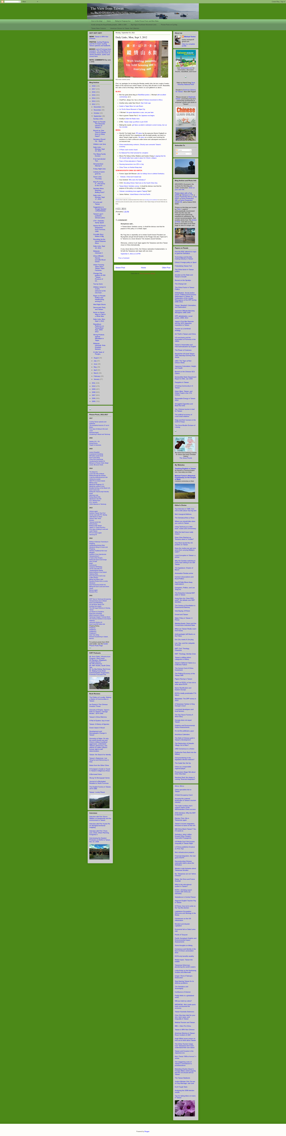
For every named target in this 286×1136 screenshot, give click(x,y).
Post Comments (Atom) (147, 273)
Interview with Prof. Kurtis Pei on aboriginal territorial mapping (99, 825)
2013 (94, 101)
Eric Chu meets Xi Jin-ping (184, 639)
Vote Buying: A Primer (182, 611)
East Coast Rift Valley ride (97, 624)
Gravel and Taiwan (181, 614)
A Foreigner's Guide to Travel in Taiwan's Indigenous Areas (99, 770)
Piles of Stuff (93, 561)
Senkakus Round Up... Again (99, 140)
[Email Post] (118, 214)
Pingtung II (92, 629)
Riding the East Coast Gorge (98, 559)
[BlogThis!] (119, 209)
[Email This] (117, 209)
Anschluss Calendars (182, 734)
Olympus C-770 (187, 195)
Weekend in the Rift (95, 499)
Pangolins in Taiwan (182, 382)
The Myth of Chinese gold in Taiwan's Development (185, 739)
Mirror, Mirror (179, 786)
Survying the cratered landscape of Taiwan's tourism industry (185, 800)
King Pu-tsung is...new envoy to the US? (99, 183)
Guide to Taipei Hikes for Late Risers (131, 106)
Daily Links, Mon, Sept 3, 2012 (99, 320)
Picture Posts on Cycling (169, 25)
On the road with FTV (95, 568)
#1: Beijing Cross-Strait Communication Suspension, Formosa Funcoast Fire (99, 672)
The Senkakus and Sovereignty (181, 987)
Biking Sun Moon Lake (96, 579)
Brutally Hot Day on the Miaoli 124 (99, 488)
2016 (94, 92)
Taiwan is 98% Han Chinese (185, 1029)
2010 (94, 386)
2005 (94, 401)
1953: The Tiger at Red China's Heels (183, 362)
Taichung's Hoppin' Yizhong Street (99, 617)
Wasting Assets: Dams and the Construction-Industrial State (185, 624)
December (98, 107)
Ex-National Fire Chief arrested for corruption (133, 153)
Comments (182, 154)
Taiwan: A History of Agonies (99, 724)
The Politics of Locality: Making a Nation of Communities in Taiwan (100, 699)
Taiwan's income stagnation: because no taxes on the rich (185, 824)
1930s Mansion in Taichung (97, 504)
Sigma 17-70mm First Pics (97, 527)
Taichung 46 (93, 534)
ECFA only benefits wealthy (184, 956)
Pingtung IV (92, 633)
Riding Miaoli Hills (94, 497)
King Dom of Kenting (95, 613)
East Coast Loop (94, 490)
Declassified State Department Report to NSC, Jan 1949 (185, 378)
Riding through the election (97, 475)
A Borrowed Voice (95, 774)
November (98, 110)
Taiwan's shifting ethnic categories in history (183, 658)
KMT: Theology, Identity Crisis (185, 654)
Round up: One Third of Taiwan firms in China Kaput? (99, 133)
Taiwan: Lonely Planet (97, 792)
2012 (94, 104)
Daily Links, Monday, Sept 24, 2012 (99, 149)
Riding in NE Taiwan (95, 525)
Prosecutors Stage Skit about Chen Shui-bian (185, 773)
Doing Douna (93, 443)
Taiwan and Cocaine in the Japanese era (184, 1052)
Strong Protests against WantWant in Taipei (98, 337)
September (98, 116)
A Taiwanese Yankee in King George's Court (185, 705)
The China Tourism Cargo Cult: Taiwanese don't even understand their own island (184, 1045)
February (97, 376)
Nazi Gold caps (146, 103)
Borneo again (93, 590)
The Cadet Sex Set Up (183, 763)
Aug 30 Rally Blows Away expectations (183, 583)
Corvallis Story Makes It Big (98, 235)
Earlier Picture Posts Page (98, 644)
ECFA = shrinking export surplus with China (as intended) (183, 891)
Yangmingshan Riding (96, 570)
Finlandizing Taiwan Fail (183, 266)
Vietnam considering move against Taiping (133, 191)
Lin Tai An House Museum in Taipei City (132, 109)
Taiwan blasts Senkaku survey (129, 186)
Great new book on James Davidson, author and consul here (99, 54)
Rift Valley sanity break (96, 456)
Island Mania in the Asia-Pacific (140, 194)
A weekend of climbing (96, 454)
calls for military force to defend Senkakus (150, 173)
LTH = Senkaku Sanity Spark (98, 222)
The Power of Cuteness (183, 350)
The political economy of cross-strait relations (183, 415)
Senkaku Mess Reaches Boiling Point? (99, 190)
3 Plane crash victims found (128, 150)
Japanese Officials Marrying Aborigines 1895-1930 (185, 311)
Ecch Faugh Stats (181, 1087)
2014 (94, 98)
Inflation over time (99, 144)
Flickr (179, 209)
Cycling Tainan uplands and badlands (99, 44)
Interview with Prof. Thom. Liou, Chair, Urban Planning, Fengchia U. (99, 832)
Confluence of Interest (182, 992)
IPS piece (139, 133)
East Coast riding (94, 457)
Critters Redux (93, 577)
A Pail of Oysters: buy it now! (99, 720)
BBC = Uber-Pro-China (183, 1026)
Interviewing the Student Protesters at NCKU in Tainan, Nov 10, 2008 (99, 840)
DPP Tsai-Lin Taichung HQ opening (100, 599)
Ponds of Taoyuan (181, 935)
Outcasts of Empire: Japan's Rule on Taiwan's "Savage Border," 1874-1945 (99, 711)
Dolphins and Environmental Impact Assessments (185, 726)
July (95, 361)
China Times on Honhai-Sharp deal (130, 167)
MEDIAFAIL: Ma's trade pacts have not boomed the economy (185, 1006)
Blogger (146, 1131)
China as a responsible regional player (183, 767)
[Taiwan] (118, 199)
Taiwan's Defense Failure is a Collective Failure (185, 663)
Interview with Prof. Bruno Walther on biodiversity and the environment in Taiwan (100, 818)
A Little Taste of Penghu (98, 353)
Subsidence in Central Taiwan (185, 897)
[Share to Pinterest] (125, 209)
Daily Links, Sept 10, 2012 (99, 247)
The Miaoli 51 (93, 472)
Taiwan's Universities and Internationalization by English (185, 345)
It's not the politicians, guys (184, 731)
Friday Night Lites (99, 169)
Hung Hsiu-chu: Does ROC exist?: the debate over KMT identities (185, 600)
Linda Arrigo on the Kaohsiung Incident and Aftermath (185, 971)
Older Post (166, 268)
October (97, 113)
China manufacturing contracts (129, 144)
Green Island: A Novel (97, 728)
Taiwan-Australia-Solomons (184, 1012)
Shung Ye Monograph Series (99, 778)
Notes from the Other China (99, 765)
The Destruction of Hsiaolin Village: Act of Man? (184, 744)
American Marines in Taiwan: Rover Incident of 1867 (185, 1034)
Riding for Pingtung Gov (122, 21)
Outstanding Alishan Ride (97, 545)
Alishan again (93, 511)
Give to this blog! (96, 21)
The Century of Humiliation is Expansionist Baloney (185, 606)
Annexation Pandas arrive (184, 573)
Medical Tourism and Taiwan (185, 1022)
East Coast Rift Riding (96, 602)
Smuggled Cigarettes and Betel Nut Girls (184, 404)
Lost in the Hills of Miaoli (96, 473)
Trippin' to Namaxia (95, 445)
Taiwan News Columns (98, 28)
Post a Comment (123, 258)
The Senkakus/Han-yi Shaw (184, 518)
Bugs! (91, 563)
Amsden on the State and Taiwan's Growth (184, 276)
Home (109, 21)
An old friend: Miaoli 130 (96, 604)
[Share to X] (121, 209)
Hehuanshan (93, 524)
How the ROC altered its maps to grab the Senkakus (185, 252)
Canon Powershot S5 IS (183, 197)
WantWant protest (144, 95)
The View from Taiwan (107, 8)
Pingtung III (92, 631)
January (97, 379)
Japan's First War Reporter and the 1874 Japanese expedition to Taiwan (184, 323)
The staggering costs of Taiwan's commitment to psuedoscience (183, 1063)
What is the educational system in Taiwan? (183, 885)
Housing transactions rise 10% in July (131, 164)
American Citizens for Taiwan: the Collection (124, 28)
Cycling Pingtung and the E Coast (99, 43)
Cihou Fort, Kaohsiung (96, 459)
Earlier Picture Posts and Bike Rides (147, 21)
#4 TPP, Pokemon (95, 664)
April (95, 370)
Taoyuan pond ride (95, 522)
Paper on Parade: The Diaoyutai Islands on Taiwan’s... (99, 124)
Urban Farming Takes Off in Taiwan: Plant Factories (98, 267)
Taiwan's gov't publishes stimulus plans (99, 216)
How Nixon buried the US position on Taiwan (184, 544)
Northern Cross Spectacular (97, 554)
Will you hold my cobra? (183, 1001)
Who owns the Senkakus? (137, 180)
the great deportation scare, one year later (140, 112)
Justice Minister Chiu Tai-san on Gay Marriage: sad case (185, 1082)
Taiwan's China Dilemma (98, 717)
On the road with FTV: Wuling (98, 515)
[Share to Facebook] (123, 209)
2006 (94, 398)
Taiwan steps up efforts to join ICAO (136, 122)
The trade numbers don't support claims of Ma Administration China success (185, 807)
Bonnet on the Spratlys (183, 280)
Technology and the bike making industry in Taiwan (184, 258)
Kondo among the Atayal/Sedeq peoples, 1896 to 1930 (108, 25)
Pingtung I (92, 627)
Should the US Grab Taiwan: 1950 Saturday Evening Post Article (185, 355)
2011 (94, 383)
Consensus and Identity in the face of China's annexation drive (185, 950)
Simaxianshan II (94, 556)
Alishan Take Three (95, 518)
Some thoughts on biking (183, 945)
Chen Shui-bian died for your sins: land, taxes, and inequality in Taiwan (185, 1017)
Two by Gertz (98, 284)
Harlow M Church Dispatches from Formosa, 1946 (99, 228)
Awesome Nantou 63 (95, 622)
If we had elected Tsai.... (99, 160)
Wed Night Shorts (99, 304)
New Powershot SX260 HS (97, 584)
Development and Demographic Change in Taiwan (98, 733)
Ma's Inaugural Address (183, 514)
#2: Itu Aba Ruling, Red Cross (99, 669)
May (95, 367)
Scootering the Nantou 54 (97, 461)
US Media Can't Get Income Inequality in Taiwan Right (185, 842)
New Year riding (94, 635)
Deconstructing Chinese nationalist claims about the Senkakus (184, 863)
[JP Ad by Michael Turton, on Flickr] (185, 451)
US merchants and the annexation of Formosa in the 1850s (185, 339)
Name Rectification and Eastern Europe (183, 689)
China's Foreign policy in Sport (185, 262)
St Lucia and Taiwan (97, 203)
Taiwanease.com (186, 68)
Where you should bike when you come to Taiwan (185, 522)
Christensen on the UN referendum (183, 919)
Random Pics (93, 592)
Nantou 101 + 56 (94, 441)
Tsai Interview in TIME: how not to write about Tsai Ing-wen (186, 509)
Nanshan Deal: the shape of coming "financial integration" (185, 778)
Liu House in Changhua (96, 611)
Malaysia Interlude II (98, 252)
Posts (180, 150)
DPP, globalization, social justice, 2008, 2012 (183, 317)
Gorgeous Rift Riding (95, 567)
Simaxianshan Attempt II (98, 165)
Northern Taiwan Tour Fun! (97, 513)
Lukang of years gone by (99, 173)
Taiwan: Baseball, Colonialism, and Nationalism (185, 306)
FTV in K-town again (95, 533)
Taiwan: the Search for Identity (100, 754)
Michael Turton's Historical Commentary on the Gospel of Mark (185, 477)
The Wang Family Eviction (99, 155)
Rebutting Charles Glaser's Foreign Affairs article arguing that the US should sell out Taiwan (185, 1071)
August (96, 358)
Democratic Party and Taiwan (99, 308)
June (96, 364)
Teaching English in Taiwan (185, 468)
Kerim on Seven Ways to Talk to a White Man (99, 314)
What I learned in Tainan (96, 615)
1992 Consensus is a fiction (184, 749)
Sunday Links (98, 119)
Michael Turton (190, 36)
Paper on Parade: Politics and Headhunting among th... (99, 298)
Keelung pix (93, 565)
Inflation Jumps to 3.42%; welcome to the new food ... (99, 289)
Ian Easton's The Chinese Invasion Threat (98, 705)
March (96, 373)
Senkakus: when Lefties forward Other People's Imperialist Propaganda (183, 836)
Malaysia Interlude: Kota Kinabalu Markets (99, 346)
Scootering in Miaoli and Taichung (99, 434)
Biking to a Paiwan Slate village (98, 463)
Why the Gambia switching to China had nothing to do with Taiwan (185, 562)
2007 (94, 395)
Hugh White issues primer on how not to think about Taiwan (185, 1039)
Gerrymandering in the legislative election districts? (184, 758)
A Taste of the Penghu (96, 558)
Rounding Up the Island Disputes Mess (99, 241)
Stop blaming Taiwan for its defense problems (184, 982)
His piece (141, 137)
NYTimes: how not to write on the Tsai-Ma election (185, 907)
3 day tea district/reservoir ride (98, 477)
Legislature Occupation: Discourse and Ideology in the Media (185, 913)
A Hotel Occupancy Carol (183, 795)
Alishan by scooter (95, 479)
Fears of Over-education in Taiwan (130, 161)
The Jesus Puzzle (186, 458)
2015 (94, 95)
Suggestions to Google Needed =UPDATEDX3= (99, 209)
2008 (94, 392)
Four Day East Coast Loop (97, 576)
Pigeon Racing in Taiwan (183, 679)
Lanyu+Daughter (94, 452)
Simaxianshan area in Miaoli (98, 601)
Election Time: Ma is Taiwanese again (182, 819)
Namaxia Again (94, 432)
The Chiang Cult (180, 284)
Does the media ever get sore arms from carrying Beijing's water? (185, 550)
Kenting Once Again (95, 606)
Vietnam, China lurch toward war (130, 177)
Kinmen (91, 520)
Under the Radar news (132, 119)
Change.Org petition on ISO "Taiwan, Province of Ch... (99, 277)
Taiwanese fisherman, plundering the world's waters (185, 966)
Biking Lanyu (93, 482)
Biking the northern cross (96, 486)
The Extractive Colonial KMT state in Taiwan (185, 594)
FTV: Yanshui (93, 502)
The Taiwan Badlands (182, 1078)
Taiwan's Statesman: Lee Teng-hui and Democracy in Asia (99, 760)
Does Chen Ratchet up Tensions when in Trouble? (184, 538)
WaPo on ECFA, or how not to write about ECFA (185, 683)
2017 (94, 89)
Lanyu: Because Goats (96, 464)
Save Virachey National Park (186, 83)
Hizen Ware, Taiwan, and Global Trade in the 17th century (183, 393)
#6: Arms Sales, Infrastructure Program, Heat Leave (99, 657)
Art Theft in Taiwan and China (185, 334)
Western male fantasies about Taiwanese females (185, 869)
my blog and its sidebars (151, 199)
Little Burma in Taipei (95, 516)
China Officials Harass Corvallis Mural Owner (99, 258)
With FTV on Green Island (97, 481)
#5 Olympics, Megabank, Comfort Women (98, 661)
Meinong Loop (93, 495)
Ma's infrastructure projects (184, 852)
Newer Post (120, 268)
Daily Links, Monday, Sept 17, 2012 (99, 197)
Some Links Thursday (97, 178)
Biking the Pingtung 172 (96, 484)
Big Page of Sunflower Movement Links (144, 25)
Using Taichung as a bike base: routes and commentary (185, 527)
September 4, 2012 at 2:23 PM (130, 254)
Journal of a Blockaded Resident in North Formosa (98, 782)
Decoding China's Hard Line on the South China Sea (140, 183)
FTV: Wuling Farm (94, 500)
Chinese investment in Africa (153, 100)
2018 (94, 86)
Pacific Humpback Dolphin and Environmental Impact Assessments (185, 940)
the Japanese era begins (147, 115)
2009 (94, 389)
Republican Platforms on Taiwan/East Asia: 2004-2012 (98, 328)
